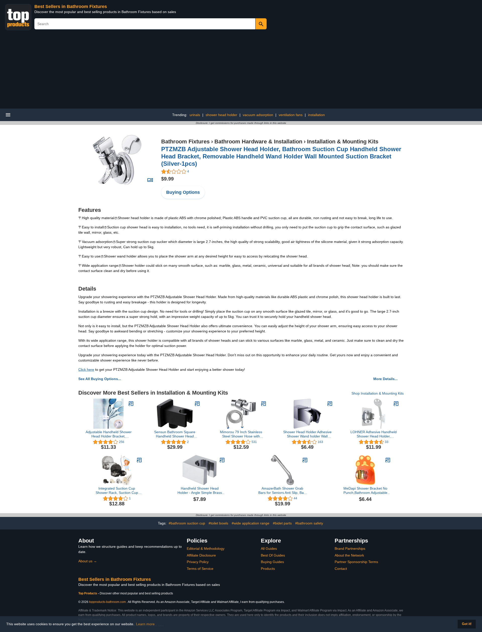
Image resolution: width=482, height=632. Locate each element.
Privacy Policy (198, 562)
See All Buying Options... (99, 379)
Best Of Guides (273, 555)
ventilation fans (291, 115)
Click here (86, 370)
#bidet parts (282, 523)
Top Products (88, 593)
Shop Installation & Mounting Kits (377, 393)
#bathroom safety (309, 523)
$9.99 (167, 179)
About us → (87, 561)
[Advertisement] (241, 71)
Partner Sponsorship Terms (356, 562)
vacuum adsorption (258, 115)
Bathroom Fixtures (185, 141)
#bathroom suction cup (187, 523)
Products (268, 569)
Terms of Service (200, 569)
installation (316, 115)
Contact (341, 569)
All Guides (269, 549)
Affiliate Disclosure (201, 555)
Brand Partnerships (350, 549)
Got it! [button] (466, 624)
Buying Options (183, 192)
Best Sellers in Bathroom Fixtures (70, 6)
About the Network (349, 555)
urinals (195, 115)
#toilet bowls (218, 523)
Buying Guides (272, 562)
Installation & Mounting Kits (342, 141)
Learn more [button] (145, 624)
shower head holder (221, 115)
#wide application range (250, 523)
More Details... (385, 379)
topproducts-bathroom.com (107, 602)
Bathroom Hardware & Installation (258, 141)
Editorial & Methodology (205, 549)
